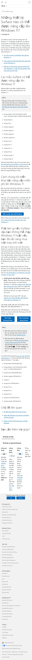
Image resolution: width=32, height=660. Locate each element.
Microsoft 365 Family (6, 517)
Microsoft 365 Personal (7, 520)
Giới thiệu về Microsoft (7, 629)
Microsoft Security (6, 576)
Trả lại (3, 536)
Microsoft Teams (5, 592)
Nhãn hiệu (4, 654)
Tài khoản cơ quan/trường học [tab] (12, 443)
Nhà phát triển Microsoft (7, 600)
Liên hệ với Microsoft (6, 651)
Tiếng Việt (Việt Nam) (9, 642)
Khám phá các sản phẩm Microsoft (9, 514)
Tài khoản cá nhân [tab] (8, 437)
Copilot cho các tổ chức (7, 506)
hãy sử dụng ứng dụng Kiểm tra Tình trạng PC (14, 164)
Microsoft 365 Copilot (6, 589)
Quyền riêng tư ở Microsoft (7, 635)
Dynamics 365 (5, 581)
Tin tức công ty (5, 632)
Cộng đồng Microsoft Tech (7, 608)
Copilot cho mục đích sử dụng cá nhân (10, 509)
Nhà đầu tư (4, 637)
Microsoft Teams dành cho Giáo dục (9, 552)
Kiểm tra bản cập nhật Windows (12, 214)
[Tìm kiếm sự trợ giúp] (6, 2)
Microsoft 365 (5, 512)
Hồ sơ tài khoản (5, 530)
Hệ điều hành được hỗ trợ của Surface (15, 412)
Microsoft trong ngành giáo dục (8, 546)
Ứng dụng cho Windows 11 (7, 523)
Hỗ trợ (3, 6)
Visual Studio (5, 619)
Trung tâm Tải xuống (6, 533)
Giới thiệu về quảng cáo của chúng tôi (15, 654)
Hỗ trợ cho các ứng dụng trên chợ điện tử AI (11, 605)
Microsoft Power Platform (7, 613)
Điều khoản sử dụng (23, 651)
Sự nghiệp (4, 627)
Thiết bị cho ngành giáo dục (7, 549)
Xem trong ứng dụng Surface (23, 319)
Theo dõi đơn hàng (6, 538)
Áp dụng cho (5, 34)
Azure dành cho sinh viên (7, 565)
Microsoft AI (4, 573)
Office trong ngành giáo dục (7, 557)
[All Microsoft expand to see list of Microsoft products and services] (2, 2)
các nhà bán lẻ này (19, 335)
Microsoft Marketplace (6, 611)
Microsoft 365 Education (7, 554)
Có (11, 498)
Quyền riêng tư (15, 651)
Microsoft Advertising (6, 587)
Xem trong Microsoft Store (7, 319)
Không (21, 498)
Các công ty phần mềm (6, 616)
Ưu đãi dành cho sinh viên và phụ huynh (10, 563)
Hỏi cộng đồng (11, 488)
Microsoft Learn (5, 603)
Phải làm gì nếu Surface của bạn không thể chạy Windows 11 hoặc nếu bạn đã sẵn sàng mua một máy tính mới (17, 68)
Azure (3, 578)
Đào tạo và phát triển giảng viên (8, 560)
